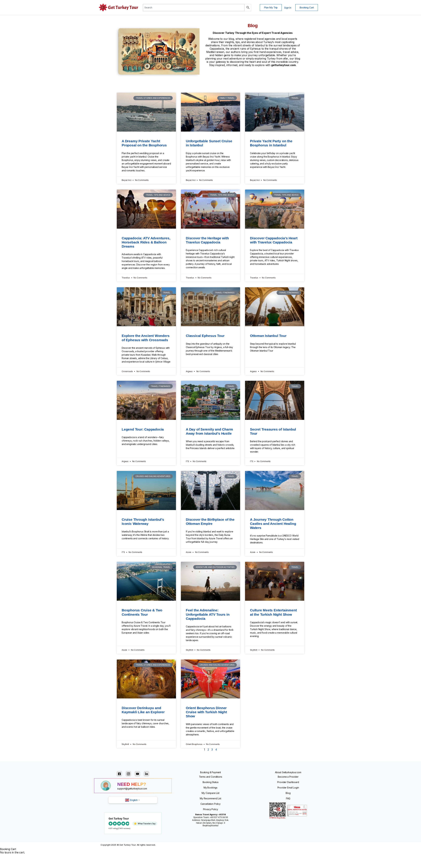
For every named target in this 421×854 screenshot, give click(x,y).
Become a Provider (288, 776)
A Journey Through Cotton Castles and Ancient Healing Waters (273, 524)
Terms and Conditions (210, 776)
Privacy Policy (210, 809)
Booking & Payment (210, 772)
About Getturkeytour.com (288, 772)
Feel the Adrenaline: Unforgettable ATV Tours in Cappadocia (208, 614)
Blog (288, 793)
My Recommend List (210, 798)
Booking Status (211, 782)
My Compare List (210, 793)
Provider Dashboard (288, 782)
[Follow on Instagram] (128, 774)
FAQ (288, 798)
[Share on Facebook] (119, 774)
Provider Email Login (288, 787)
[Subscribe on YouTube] (137, 774)
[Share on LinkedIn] (146, 774)
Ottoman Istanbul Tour (268, 336)
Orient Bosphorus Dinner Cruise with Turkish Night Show (206, 712)
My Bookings (210, 787)
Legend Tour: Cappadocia (143, 429)
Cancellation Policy (210, 803)
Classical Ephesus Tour (205, 336)
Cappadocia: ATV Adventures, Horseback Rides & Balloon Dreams (146, 242)
